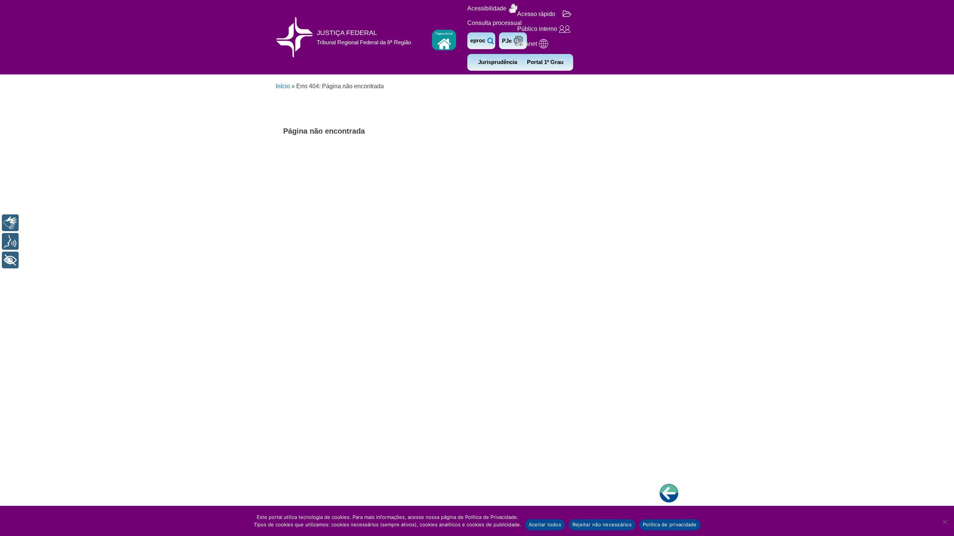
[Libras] (10, 222)
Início (283, 86)
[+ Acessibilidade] (10, 260)
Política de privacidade (670, 524)
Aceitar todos (545, 524)
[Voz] (10, 241)
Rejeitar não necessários (602, 524)
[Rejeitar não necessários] (944, 522)
